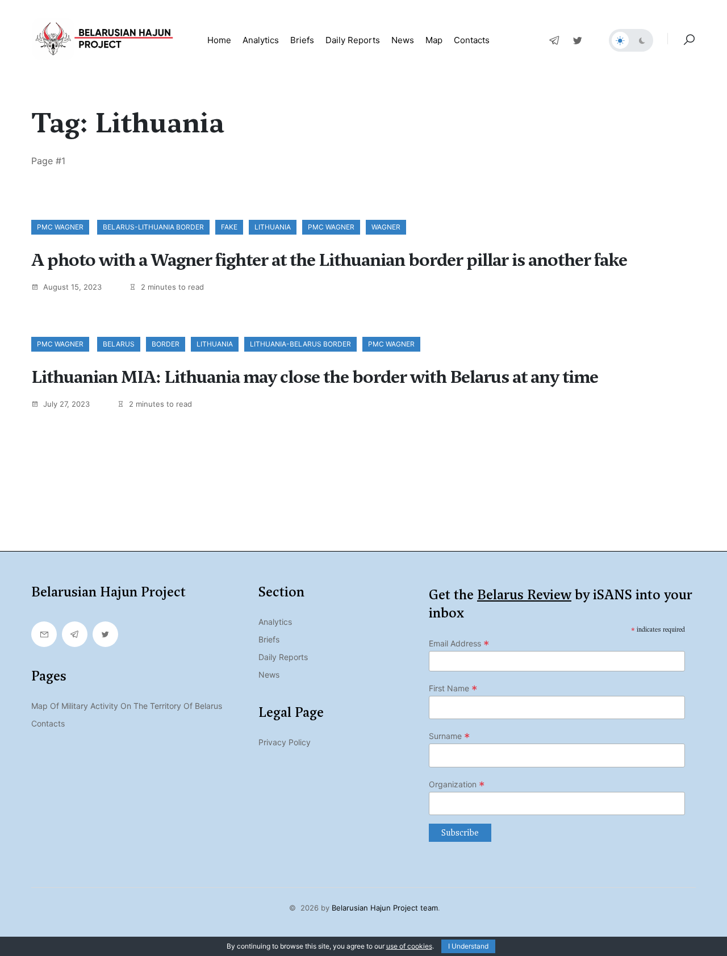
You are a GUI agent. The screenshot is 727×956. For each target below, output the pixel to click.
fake (229, 227)
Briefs (302, 40)
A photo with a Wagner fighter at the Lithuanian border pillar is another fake (329, 260)
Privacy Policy (284, 742)
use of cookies (409, 946)
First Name (453, 688)
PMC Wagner (60, 227)
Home (219, 40)
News (402, 40)
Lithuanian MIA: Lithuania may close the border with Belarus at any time (314, 377)
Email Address (459, 643)
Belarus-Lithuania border (153, 227)
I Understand (468, 946)
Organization (457, 784)
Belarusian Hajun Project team (385, 907)
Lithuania (272, 227)
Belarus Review (524, 595)
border (165, 344)
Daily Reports (283, 657)
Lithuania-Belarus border (300, 344)
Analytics (261, 40)
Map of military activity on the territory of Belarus (126, 706)
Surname (449, 736)
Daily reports (352, 40)
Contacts (472, 40)
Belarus (119, 344)
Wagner (385, 227)
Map (433, 40)
